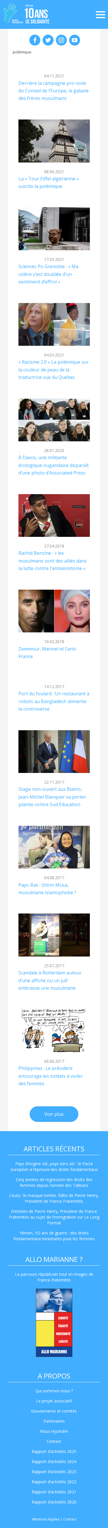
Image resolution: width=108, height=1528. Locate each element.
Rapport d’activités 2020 (54, 1502)
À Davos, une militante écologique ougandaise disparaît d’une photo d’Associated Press (53, 465)
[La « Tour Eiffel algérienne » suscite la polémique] (54, 140)
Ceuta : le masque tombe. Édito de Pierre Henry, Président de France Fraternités (54, 1198)
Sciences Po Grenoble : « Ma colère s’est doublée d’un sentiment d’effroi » (48, 274)
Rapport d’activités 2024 (54, 1461)
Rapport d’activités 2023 (54, 1471)
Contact (54, 1441)
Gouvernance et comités (54, 1411)
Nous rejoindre (54, 1431)
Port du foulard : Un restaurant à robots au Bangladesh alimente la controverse (53, 701)
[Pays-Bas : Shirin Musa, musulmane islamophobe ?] (54, 847)
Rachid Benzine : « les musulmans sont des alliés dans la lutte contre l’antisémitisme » (52, 560)
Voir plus (54, 1114)
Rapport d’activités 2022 (54, 1481)
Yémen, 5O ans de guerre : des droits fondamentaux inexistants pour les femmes (54, 1235)
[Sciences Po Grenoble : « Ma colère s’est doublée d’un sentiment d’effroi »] (54, 228)
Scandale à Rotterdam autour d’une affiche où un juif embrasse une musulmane (50, 980)
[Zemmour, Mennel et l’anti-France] (54, 611)
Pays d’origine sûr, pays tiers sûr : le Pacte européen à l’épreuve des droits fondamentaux (54, 1166)
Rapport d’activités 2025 (54, 1451)
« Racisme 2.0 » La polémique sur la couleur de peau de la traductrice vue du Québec (53, 369)
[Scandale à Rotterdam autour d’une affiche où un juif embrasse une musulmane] (54, 935)
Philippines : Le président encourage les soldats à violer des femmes (50, 1076)
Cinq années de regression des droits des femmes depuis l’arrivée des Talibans (54, 1182)
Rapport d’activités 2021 (54, 1492)
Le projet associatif (54, 1401)
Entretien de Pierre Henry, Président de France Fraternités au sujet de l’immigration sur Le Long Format (54, 1217)
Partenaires (54, 1421)
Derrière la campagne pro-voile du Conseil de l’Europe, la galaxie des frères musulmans (53, 91)
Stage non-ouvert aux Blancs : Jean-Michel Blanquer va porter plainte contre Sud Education (52, 797)
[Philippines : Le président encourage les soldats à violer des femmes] (54, 1030)
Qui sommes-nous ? (54, 1390)
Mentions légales (46, 1519)
